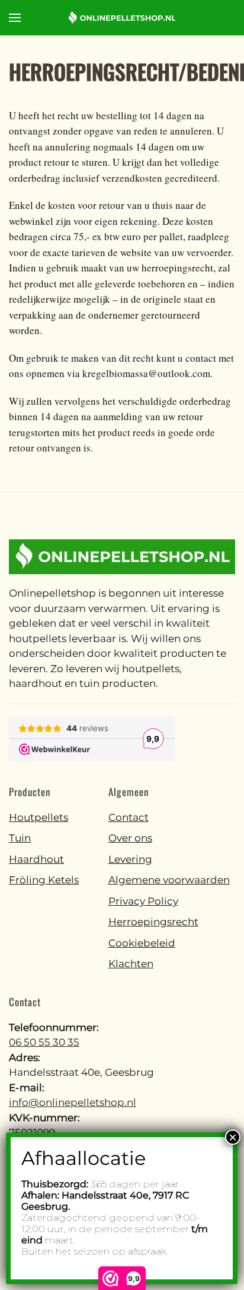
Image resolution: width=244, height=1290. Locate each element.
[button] (15, 17)
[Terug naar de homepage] (122, 17)
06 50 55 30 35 (44, 1042)
